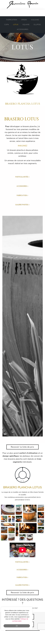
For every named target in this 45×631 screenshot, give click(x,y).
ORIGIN (24, 20)
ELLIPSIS (37, 24)
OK (17, 626)
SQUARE (26, 24)
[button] (42, 13)
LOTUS (15, 24)
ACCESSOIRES (22, 29)
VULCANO (35, 20)
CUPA (6, 24)
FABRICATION (11, 20)
